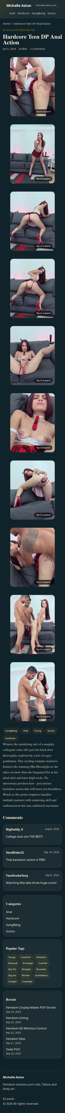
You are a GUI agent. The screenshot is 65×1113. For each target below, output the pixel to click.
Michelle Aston (18, 5)
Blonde (25, 975)
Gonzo (51, 13)
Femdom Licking (17, 1018)
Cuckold (42, 963)
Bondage (28, 963)
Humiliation (41, 975)
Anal (12, 13)
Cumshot (26, 957)
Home (6, 23)
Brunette (41, 969)
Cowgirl (12, 981)
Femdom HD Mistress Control (26, 1028)
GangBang (38, 13)
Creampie (27, 981)
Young (37, 730)
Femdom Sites (15, 1039)
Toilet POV (13, 1049)
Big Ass (12, 975)
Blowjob (26, 969)
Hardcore (23, 13)
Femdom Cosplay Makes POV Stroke (31, 1007)
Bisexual (12, 963)
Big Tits (12, 969)
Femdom (41, 957)
